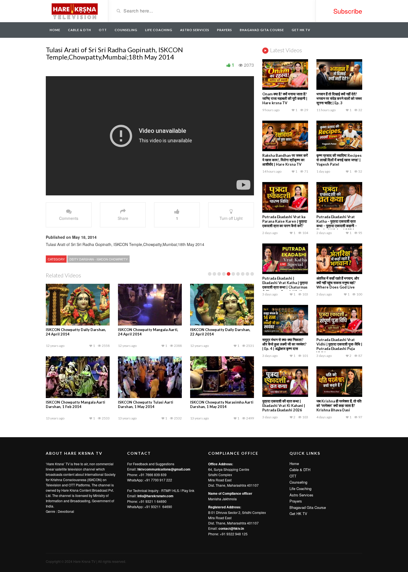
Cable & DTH (79, 30)
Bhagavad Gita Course (262, 30)
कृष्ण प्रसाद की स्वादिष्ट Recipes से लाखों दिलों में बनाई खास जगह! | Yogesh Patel (339, 159)
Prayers (224, 30)
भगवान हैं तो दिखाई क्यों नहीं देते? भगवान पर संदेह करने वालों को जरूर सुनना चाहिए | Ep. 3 (339, 98)
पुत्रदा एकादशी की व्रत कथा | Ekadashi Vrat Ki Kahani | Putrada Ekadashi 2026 (283, 405)
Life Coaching (158, 30)
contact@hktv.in (231, 528)
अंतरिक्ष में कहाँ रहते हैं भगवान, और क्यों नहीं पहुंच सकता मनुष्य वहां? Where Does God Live (337, 282)
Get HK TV (301, 30)
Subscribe (347, 11)
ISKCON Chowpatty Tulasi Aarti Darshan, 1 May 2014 (145, 404)
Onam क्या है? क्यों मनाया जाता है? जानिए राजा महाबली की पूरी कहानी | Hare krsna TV (284, 98)
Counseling (126, 30)
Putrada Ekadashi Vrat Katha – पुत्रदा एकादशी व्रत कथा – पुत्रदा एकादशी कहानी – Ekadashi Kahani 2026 (336, 223)
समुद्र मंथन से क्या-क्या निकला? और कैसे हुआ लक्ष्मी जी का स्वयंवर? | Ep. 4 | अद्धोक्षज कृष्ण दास (284, 344)
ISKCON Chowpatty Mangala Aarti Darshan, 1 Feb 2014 (75, 404)
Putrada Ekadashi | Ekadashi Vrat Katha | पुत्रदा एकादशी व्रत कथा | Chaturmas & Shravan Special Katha (285, 285)
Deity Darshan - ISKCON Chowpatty (98, 259)
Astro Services (194, 30)
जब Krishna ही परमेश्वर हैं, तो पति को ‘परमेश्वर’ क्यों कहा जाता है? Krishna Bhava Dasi (338, 405)
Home (55, 30)
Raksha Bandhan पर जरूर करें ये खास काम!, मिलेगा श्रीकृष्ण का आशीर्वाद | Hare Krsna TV (285, 159)
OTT (103, 30)
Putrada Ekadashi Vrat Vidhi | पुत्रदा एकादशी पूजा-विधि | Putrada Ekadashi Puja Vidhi (339, 346)
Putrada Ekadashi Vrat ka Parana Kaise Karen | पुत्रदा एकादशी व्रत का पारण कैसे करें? (284, 221)
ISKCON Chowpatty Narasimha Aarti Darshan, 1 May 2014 (221, 404)
